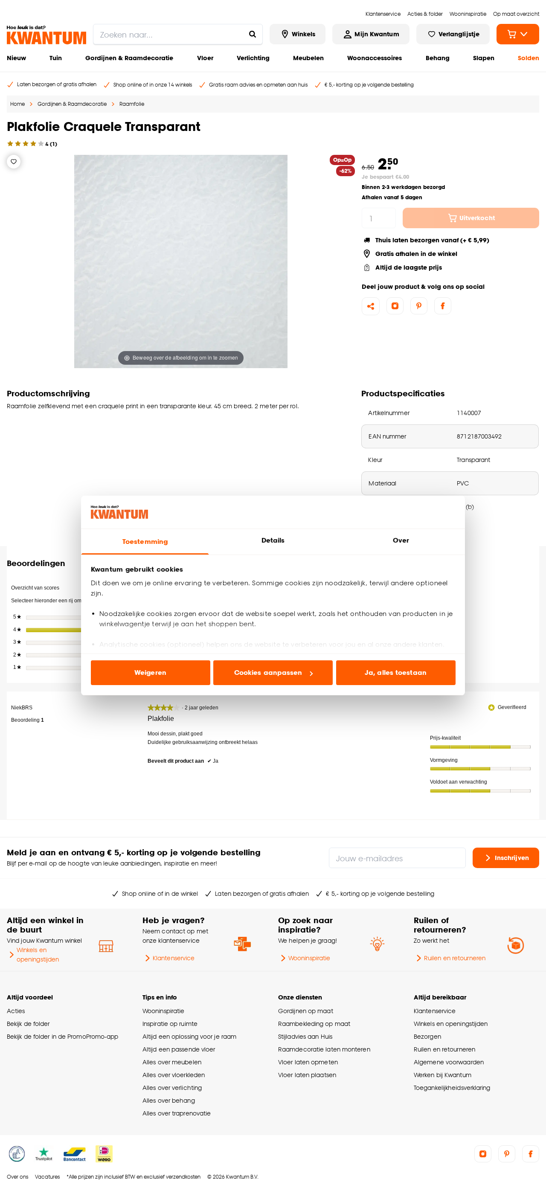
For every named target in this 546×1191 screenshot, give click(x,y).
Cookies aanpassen (268, 672)
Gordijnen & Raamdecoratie (129, 57)
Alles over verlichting (172, 1087)
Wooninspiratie (309, 958)
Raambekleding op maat (314, 1023)
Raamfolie (131, 104)
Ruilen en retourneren (454, 958)
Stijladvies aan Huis (305, 1036)
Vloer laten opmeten (308, 1062)
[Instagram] (395, 305)
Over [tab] (401, 540)
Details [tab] (273, 540)
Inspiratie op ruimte (169, 1023)
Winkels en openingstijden (38, 954)
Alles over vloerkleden (173, 1074)
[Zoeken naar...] (252, 34)
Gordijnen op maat (305, 1010)
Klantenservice (174, 958)
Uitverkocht (477, 217)
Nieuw (16, 57)
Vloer (205, 57)
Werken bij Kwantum (442, 1074)
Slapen (483, 57)
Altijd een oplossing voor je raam (189, 1036)
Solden (528, 57)
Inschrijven (512, 857)
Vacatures (47, 1177)
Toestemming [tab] (145, 541)
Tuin (55, 57)
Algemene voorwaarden (449, 1062)
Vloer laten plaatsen (307, 1074)
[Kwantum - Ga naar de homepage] (46, 35)
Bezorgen (427, 1036)
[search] (178, 34)
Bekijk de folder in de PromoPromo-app (63, 1036)
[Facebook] (442, 305)
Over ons (17, 1177)
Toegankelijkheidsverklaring (452, 1087)
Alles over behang (168, 1100)
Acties (16, 1010)
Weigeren (150, 672)
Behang (438, 57)
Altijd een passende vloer (178, 1049)
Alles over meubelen (171, 1062)
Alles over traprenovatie (176, 1113)
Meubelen (308, 57)
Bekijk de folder (28, 1023)
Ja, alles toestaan (396, 672)
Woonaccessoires (374, 57)
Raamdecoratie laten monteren (324, 1049)
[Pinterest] (418, 305)
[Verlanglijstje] (13, 161)
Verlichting (253, 57)
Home (17, 104)
